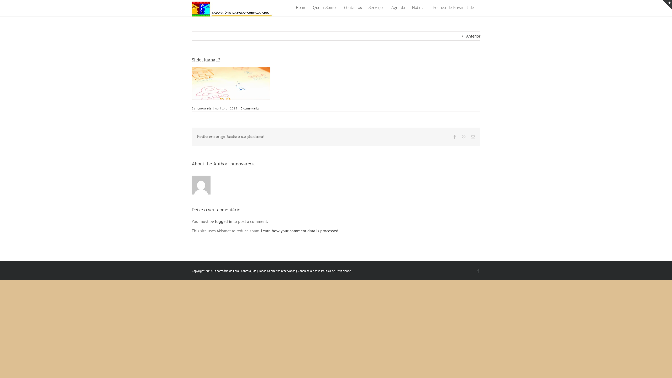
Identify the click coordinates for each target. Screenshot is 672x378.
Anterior (473, 36)
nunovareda (204, 108)
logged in (223, 221)
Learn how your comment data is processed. (300, 230)
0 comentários (250, 108)
